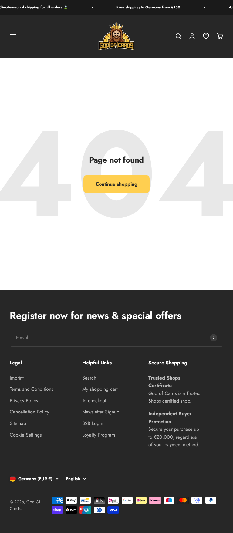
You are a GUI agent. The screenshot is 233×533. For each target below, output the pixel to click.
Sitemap (18, 423)
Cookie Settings (26, 434)
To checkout (94, 400)
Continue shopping (116, 183)
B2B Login (92, 423)
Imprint (17, 377)
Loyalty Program (98, 434)
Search (89, 377)
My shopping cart (100, 389)
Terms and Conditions (31, 389)
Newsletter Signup (100, 411)
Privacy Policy (24, 400)
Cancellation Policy (29, 411)
